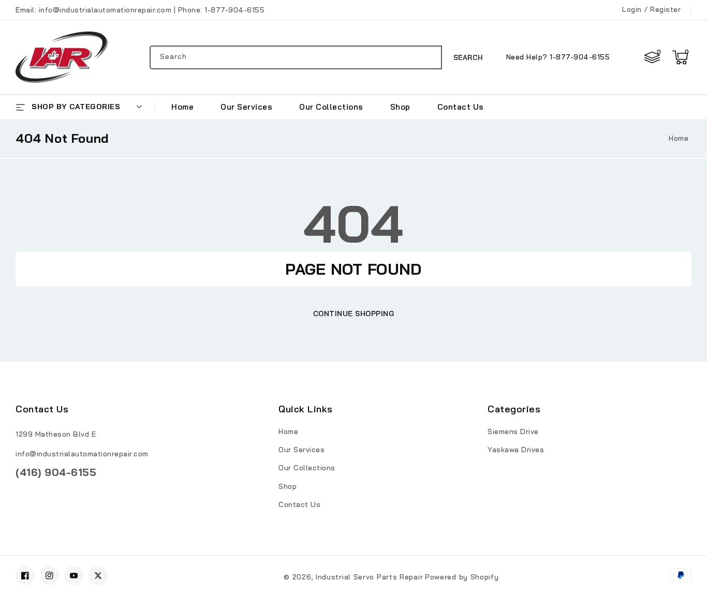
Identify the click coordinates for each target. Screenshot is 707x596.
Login (632, 9)
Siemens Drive (513, 431)
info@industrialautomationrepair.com (82, 453)
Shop (287, 486)
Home (678, 138)
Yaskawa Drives (516, 449)
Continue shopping (353, 313)
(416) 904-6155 (56, 472)
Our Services (301, 449)
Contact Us (299, 504)
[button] (680, 57)
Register (665, 9)
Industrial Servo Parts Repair (369, 577)
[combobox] (296, 57)
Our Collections (306, 467)
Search (468, 57)
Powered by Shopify (462, 577)
